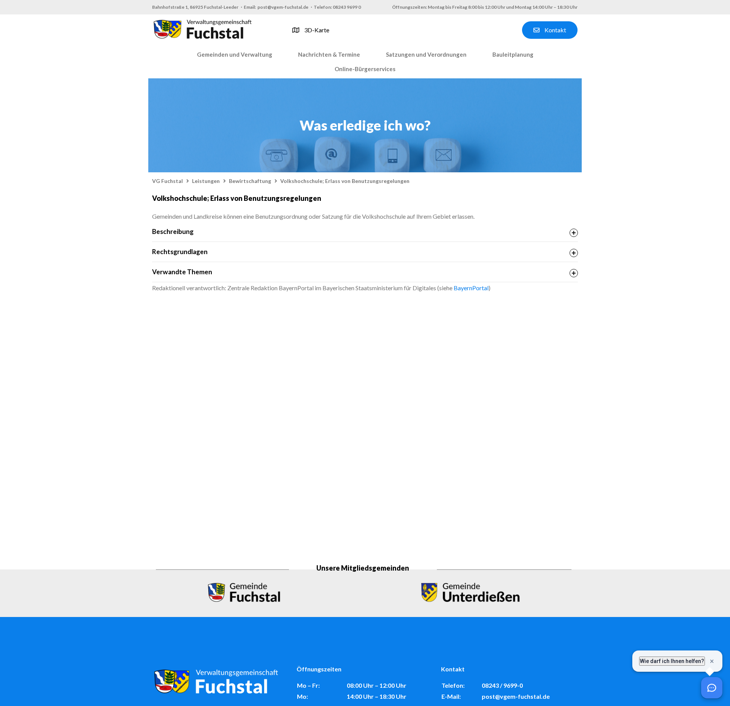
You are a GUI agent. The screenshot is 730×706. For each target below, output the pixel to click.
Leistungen (206, 181)
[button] (234, 55)
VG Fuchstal (167, 181)
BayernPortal (471, 287)
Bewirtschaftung (250, 181)
